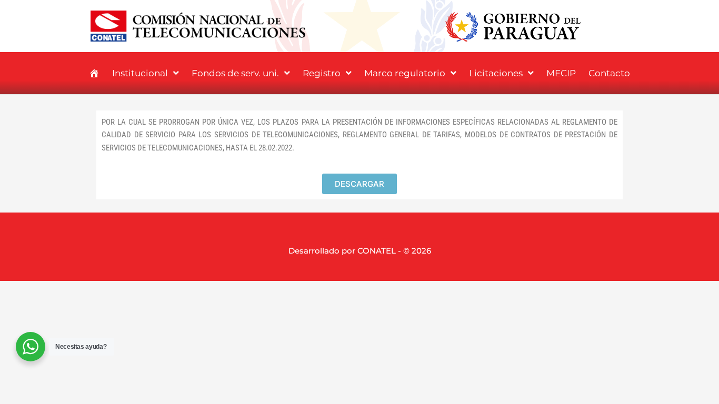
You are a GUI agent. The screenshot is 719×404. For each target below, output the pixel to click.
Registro (322, 73)
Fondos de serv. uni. (235, 73)
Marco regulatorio (404, 73)
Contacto (609, 73)
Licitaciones (496, 73)
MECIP (561, 73)
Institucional (140, 73)
